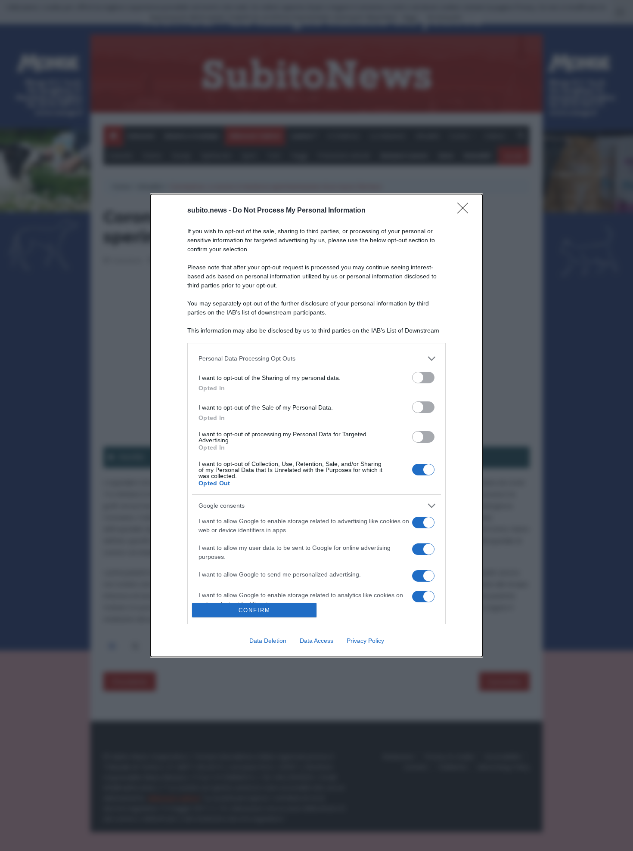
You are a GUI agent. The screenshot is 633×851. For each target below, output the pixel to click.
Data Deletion (267, 640)
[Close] (465, 211)
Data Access (316, 640)
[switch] (423, 377)
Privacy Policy (365, 640)
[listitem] (316, 358)
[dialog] (316, 425)
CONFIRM (254, 610)
